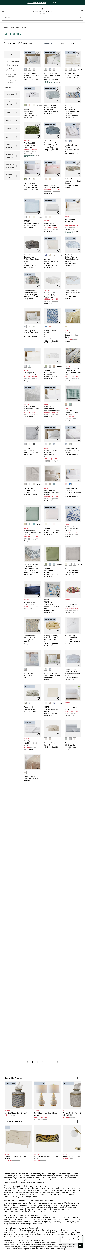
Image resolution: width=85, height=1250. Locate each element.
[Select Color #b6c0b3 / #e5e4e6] (45, 69)
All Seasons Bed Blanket (30, 491)
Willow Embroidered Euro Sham (52, 676)
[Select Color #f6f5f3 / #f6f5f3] (70, 69)
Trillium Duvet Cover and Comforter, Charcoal (32, 261)
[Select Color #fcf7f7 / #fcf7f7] (54, 524)
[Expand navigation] (4, 11)
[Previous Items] (27, 1062)
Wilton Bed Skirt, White (71, 708)
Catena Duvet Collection (49, 373)
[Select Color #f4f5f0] (34, 105)
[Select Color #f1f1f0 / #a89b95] (50, 703)
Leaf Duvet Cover (30, 604)
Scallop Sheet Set (30, 374)
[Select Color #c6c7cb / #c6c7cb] (25, 444)
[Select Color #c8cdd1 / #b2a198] (25, 669)
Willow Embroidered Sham (31, 333)
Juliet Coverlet (49, 745)
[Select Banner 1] (55, 2)
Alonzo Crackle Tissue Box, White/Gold (73, 1114)
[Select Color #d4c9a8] (66, 326)
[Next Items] (57, 1062)
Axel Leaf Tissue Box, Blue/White (17, 1113)
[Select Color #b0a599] (50, 484)
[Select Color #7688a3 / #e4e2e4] (70, 141)
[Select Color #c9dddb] (29, 366)
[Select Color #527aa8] (45, 326)
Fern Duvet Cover (30, 709)
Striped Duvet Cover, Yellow (52, 640)
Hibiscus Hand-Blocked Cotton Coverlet (50, 336)
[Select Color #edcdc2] (29, 105)
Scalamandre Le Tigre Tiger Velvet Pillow (47, 1157)
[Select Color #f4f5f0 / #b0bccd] (29, 703)
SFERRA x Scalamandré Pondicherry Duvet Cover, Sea (72, 110)
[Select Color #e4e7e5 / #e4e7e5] (29, 484)
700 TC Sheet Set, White (30, 744)
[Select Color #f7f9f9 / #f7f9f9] (25, 217)
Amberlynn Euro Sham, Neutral (30, 638)
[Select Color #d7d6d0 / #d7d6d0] (34, 484)
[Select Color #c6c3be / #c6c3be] (25, 484)
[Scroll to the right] (79, 1078)
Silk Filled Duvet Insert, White (71, 638)
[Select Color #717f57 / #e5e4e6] (25, 179)
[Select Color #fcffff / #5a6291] (45, 255)
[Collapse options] (16, 54)
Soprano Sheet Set (72, 75)
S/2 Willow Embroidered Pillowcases (49, 454)
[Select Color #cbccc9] (50, 366)
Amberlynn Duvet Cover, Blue (51, 108)
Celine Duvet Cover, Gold (72, 293)
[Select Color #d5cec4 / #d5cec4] (50, 738)
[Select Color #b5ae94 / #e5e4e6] (34, 179)
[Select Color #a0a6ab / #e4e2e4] (66, 141)
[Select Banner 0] (53, 2)
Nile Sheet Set (70, 745)
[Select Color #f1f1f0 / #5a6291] (54, 703)
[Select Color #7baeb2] (34, 524)
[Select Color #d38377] (50, 326)
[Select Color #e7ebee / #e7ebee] (74, 69)
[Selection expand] (79, 43)
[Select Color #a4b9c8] (50, 564)
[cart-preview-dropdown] (82, 11)
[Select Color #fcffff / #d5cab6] (50, 255)
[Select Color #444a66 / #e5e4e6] (29, 179)
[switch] (20, 43)
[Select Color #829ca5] (54, 484)
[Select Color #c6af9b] (54, 366)
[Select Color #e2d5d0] (45, 179)
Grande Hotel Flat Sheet (51, 710)
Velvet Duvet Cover (51, 187)
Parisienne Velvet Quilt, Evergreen (30, 146)
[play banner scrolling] (57, 2)
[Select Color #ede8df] (50, 217)
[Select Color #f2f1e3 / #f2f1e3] (34, 217)
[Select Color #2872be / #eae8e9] (70, 484)
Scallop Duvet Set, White (72, 222)
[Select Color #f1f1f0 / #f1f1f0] (45, 703)
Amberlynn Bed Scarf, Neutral (73, 182)
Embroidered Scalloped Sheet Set (52, 409)
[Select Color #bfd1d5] (54, 564)
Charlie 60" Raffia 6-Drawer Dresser (15, 1157)
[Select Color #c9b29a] (66, 404)
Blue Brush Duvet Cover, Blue (71, 529)
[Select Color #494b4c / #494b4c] (34, 444)
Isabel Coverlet (50, 225)
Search (7, 17)
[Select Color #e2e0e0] (45, 217)
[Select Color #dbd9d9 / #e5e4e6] (34, 69)
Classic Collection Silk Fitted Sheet (32, 533)
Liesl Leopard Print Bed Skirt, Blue (31, 569)
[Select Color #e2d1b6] (50, 179)
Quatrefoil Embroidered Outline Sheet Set (73, 492)
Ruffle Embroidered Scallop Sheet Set (31, 186)
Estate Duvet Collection (29, 112)
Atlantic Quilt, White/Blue (49, 296)
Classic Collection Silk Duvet (73, 336)
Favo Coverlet (29, 450)
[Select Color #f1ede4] (74, 738)
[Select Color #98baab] (70, 404)
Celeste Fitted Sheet (52, 530)
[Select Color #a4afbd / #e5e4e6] (25, 69)
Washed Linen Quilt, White (31, 409)
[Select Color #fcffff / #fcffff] (50, 524)
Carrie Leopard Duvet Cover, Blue (73, 373)
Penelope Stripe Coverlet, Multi (71, 605)
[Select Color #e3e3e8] (25, 366)
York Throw (28, 675)
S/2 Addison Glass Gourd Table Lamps (45, 1114)
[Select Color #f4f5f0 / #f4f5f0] (29, 444)
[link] (12, 67)
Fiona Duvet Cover (72, 570)
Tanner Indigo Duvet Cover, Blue (72, 260)
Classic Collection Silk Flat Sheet (73, 413)
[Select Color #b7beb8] (66, 738)
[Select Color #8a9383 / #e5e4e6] (29, 69)
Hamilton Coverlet (31, 778)
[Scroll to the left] (76, 1078)
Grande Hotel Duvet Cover (52, 262)
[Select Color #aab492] (25, 105)
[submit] (81, 18)
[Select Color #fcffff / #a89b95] (54, 255)
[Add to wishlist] (38, 65)
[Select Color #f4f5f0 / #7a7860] (25, 703)
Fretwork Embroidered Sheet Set (72, 149)
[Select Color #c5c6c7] (70, 738)
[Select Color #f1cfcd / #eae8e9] (66, 484)
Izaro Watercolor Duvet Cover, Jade (31, 293)
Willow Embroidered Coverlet (72, 451)
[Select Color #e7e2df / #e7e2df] (45, 738)
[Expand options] (16, 94)
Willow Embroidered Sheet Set (31, 76)
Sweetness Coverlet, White (72, 674)
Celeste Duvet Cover (32, 223)
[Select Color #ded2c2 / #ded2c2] (29, 217)
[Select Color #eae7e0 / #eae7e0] (66, 69)
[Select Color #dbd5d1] (45, 484)
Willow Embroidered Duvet (52, 76)
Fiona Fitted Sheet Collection (51, 571)
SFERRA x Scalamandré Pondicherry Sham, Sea (51, 605)
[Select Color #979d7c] (45, 564)
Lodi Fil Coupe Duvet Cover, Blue (52, 146)
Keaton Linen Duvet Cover (51, 493)
